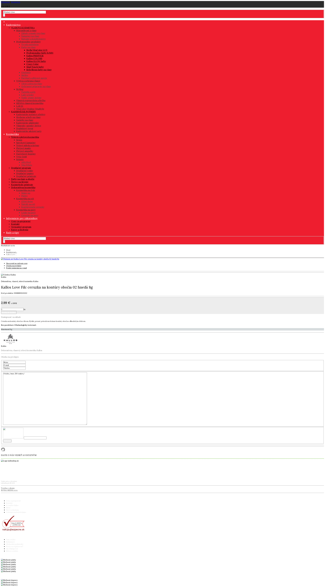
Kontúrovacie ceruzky (32, 207)
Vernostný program (21, 226)
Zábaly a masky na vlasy (33, 33)
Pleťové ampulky (24, 151)
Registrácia (15, 2)
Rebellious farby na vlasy (39, 69)
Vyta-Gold (21, 156)
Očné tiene (27, 201)
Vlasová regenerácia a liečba (30, 100)
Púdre (24, 195)
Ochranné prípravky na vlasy (36, 86)
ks (24, 309)
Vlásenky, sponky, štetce (28, 125)
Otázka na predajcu (13, 266)
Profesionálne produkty (28, 41)
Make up (25, 193)
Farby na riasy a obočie (22, 179)
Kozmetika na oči (25, 198)
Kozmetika (12, 134)
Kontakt (15, 224)
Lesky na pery (28, 212)
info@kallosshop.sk (8, 470)
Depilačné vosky (24, 170)
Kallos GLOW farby (36, 61)
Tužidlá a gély (28, 92)
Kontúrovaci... (11, 252)
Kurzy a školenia (19, 229)
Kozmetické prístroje (22, 184)
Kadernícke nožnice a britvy (30, 114)
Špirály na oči (28, 204)
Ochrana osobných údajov (16, 512)
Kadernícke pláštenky (27, 122)
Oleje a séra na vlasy (31, 83)
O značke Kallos (12, 505)
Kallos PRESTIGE (35, 55)
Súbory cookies (12, 551)
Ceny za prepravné (21, 221)
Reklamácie (10, 542)
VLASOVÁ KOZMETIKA (23, 27)
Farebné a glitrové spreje (34, 78)
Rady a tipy (12, 232)
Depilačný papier (25, 173)
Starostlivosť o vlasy (26, 30)
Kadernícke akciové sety (29, 131)
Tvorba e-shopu (7, 488)
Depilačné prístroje (26, 176)
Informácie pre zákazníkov (22, 218)
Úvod (8, 250)
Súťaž (8, 508)
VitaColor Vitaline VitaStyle (30, 108)
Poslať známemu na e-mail (16, 268)
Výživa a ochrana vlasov (28, 80)
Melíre (24, 75)
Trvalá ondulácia (29, 44)
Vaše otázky (10, 540)
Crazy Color (32, 64)
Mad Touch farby (35, 66)
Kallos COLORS (34, 58)
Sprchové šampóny (26, 142)
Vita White (26, 165)
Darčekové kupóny (26, 153)
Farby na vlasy (28, 47)
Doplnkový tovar (24, 128)
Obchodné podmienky (14, 544)
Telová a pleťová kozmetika (25, 137)
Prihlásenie (5, 2)
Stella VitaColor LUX (36, 50)
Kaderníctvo (13, 24)
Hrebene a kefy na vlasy (28, 117)
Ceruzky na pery (29, 215)
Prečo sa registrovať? (14, 546)
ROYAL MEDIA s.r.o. (9, 490)
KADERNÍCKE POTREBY (23, 111)
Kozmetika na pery (26, 209)
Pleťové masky (23, 148)
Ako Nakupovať (12, 549)
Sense (19, 139)
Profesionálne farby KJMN (39, 53)
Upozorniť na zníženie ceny (17, 263)
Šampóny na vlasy (30, 36)
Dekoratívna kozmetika (23, 187)
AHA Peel (26, 162)
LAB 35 (19, 106)
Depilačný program (21, 167)
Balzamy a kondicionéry (33, 39)
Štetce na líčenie (19, 181)
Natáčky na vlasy (24, 120)
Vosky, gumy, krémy (31, 97)
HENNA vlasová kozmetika (29, 103)
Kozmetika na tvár (25, 190)
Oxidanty (26, 72)
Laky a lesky (27, 94)
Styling (19, 89)
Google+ (4, 474)
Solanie (20, 159)
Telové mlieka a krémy (27, 145)
